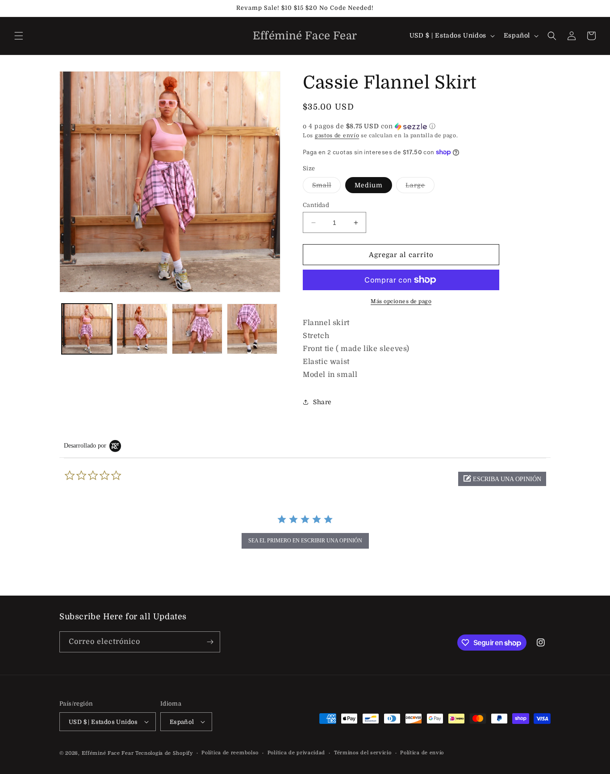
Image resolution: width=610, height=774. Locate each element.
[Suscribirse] (210, 641)
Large (420, 187)
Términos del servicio (363, 753)
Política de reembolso (230, 753)
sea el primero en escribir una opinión (305, 540)
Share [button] (322, 402)
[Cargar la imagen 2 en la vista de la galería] (142, 329)
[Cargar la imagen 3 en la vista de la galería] (197, 329)
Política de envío (422, 753)
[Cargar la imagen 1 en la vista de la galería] (87, 329)
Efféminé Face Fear (108, 753)
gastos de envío (337, 135)
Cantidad (316, 205)
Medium (369, 185)
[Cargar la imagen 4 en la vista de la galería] (252, 329)
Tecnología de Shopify (164, 753)
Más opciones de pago (401, 301)
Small (326, 187)
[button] (19, 36)
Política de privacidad (296, 753)
